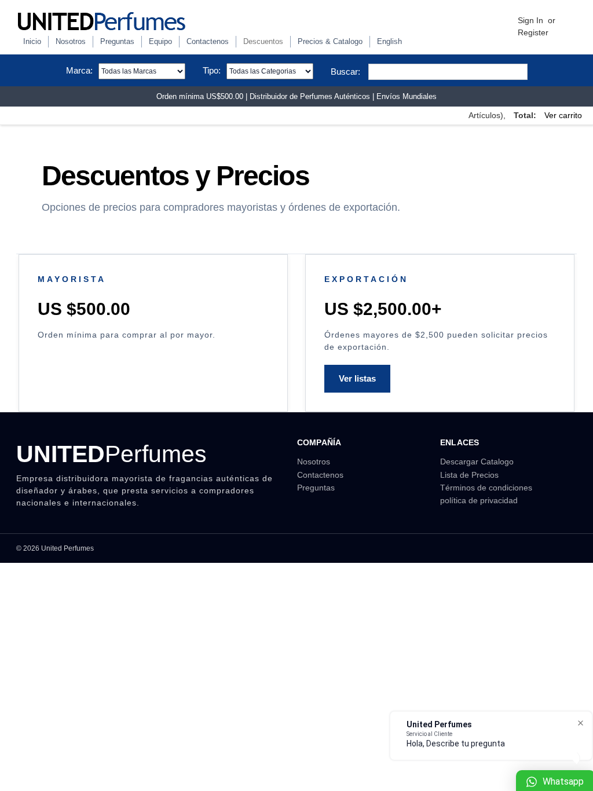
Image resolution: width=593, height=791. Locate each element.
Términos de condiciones (486, 487)
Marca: (79, 70)
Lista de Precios (469, 474)
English (389, 41)
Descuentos (263, 41)
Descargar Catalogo (477, 461)
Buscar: (345, 71)
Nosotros (71, 41)
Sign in (530, 20)
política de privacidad (479, 500)
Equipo (160, 41)
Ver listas (357, 378)
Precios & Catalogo (330, 41)
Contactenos (207, 41)
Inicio (32, 41)
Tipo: (212, 70)
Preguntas (117, 41)
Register (533, 32)
